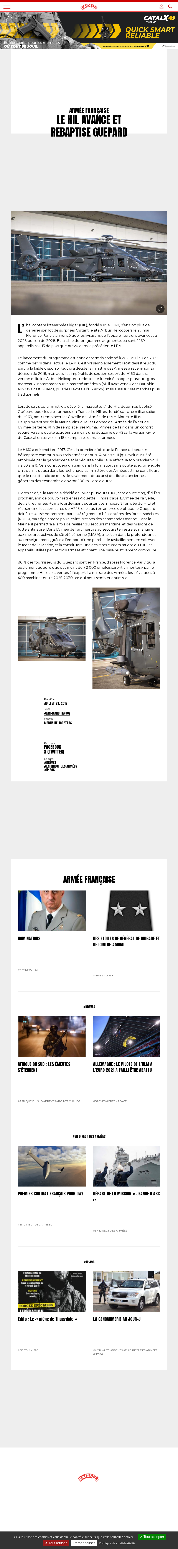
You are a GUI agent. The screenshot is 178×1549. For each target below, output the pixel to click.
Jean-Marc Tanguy (57, 713)
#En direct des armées (60, 766)
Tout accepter (153, 1537)
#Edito (23, 1350)
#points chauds (68, 1101)
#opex (33, 969)
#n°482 (23, 969)
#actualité (101, 1350)
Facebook (52, 747)
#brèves (50, 762)
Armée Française (89, 879)
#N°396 (49, 769)
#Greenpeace (116, 1101)
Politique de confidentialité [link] (117, 1543)
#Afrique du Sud (30, 1101)
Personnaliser (84, 1543)
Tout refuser (57, 1543)
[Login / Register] (161, 6)
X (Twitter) (54, 752)
